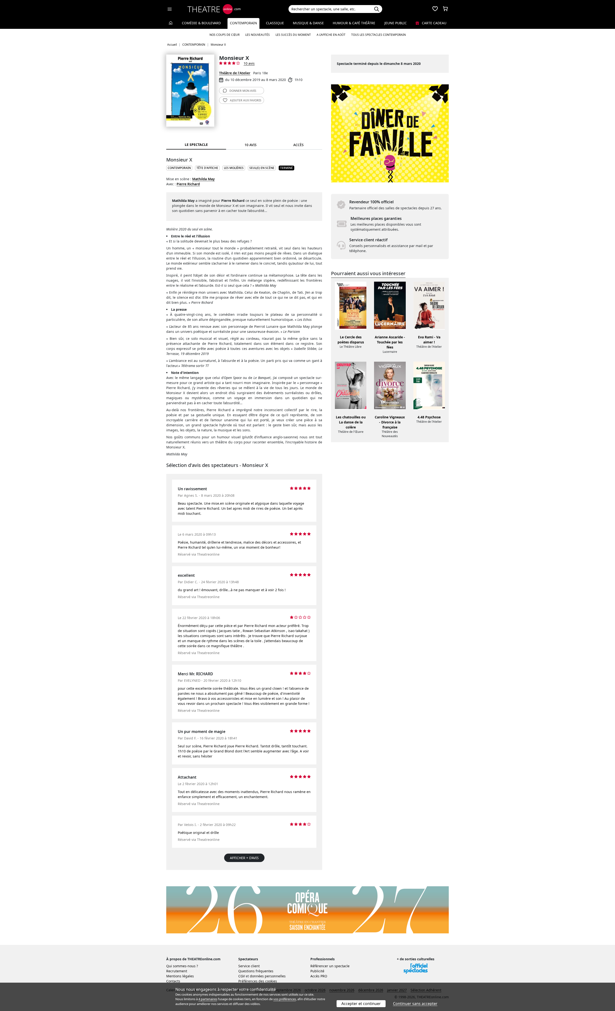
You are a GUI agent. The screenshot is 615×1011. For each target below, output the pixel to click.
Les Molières (234, 168)
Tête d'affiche (207, 168)
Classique (275, 23)
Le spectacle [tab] (196, 144)
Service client (249, 966)
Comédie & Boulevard (201, 23)
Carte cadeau (433, 23)
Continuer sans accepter (415, 1003)
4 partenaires (207, 999)
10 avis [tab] (251, 145)
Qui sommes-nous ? (182, 966)
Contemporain (243, 23)
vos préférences (284, 999)
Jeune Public (395, 23)
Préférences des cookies (257, 981)
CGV (241, 976)
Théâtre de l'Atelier (234, 73)
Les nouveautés (257, 35)
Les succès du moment (293, 35)
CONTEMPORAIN (179, 168)
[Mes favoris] (435, 9)
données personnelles (268, 976)
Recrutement (176, 971)
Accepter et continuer (361, 1003)
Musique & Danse (308, 23)
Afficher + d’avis (244, 858)
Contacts (173, 981)
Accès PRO (318, 976)
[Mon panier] (445, 9)
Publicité (317, 971)
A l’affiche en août (331, 35)
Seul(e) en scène (261, 168)
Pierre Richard (188, 184)
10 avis (249, 63)
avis (242, 91)
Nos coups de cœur (224, 35)
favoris (245, 100)
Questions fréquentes (255, 971)
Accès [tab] (298, 145)
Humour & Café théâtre (354, 23)
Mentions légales (180, 976)
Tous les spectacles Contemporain (378, 35)
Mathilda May (203, 179)
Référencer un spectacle (330, 966)
